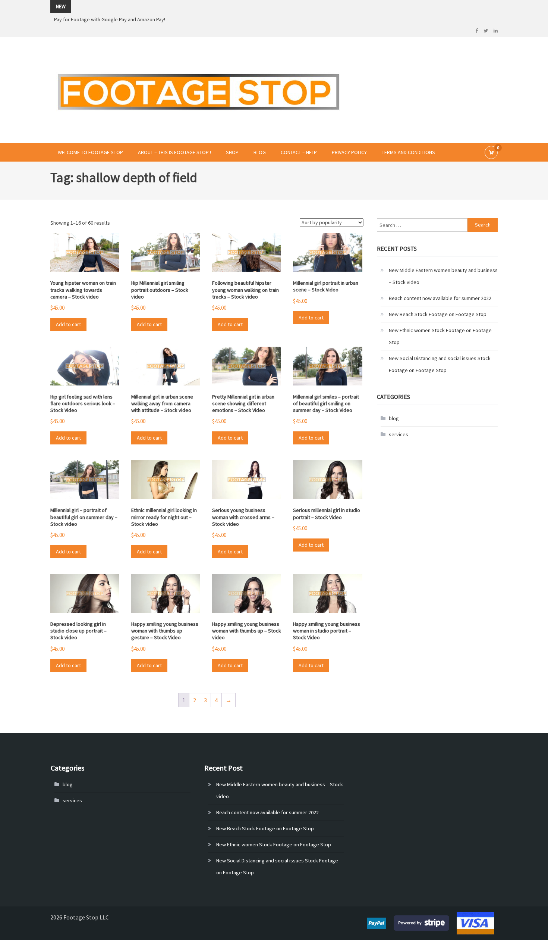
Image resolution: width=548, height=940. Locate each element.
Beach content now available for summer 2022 (440, 298)
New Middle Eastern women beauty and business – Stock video (443, 276)
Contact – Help (299, 152)
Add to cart (68, 324)
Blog (259, 152)
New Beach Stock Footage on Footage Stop (437, 314)
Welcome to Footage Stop (90, 152)
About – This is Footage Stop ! (174, 152)
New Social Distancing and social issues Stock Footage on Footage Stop (440, 364)
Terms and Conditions (408, 152)
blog (394, 418)
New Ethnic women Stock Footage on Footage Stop (440, 336)
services (398, 434)
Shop (232, 152)
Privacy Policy (349, 152)
